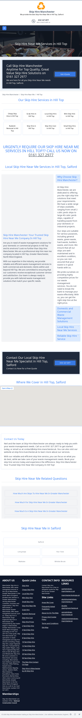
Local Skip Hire (27, 594)
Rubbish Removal (28, 614)
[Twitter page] (79, 714)
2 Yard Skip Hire (28, 626)
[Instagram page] (75, 714)
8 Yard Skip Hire (28, 638)
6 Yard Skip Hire (28, 634)
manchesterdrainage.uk (71, 595)
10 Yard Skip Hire (28, 642)
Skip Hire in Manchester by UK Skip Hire (31, 669)
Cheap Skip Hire (28, 590)
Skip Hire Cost (27, 618)
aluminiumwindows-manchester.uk (69, 600)
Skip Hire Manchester (42, 11)
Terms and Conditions (50, 623)
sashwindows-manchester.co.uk (68, 590)
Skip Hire (25, 586)
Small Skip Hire (27, 602)
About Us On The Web (50, 613)
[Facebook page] (71, 714)
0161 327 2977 (41, 154)
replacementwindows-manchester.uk (70, 620)
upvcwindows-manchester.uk (67, 613)
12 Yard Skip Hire (28, 646)
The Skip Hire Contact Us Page (30, 663)
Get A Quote (65, 74)
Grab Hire (26, 610)
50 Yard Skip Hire (28, 658)
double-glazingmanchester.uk (70, 607)
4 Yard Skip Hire (28, 630)
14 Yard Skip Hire (28, 650)
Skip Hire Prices (28, 622)
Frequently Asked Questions (48, 607)
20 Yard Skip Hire (28, 654)
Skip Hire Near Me (29, 606)
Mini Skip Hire (27, 598)
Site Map (45, 627)
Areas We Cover (48, 602)
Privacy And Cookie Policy (49, 618)
